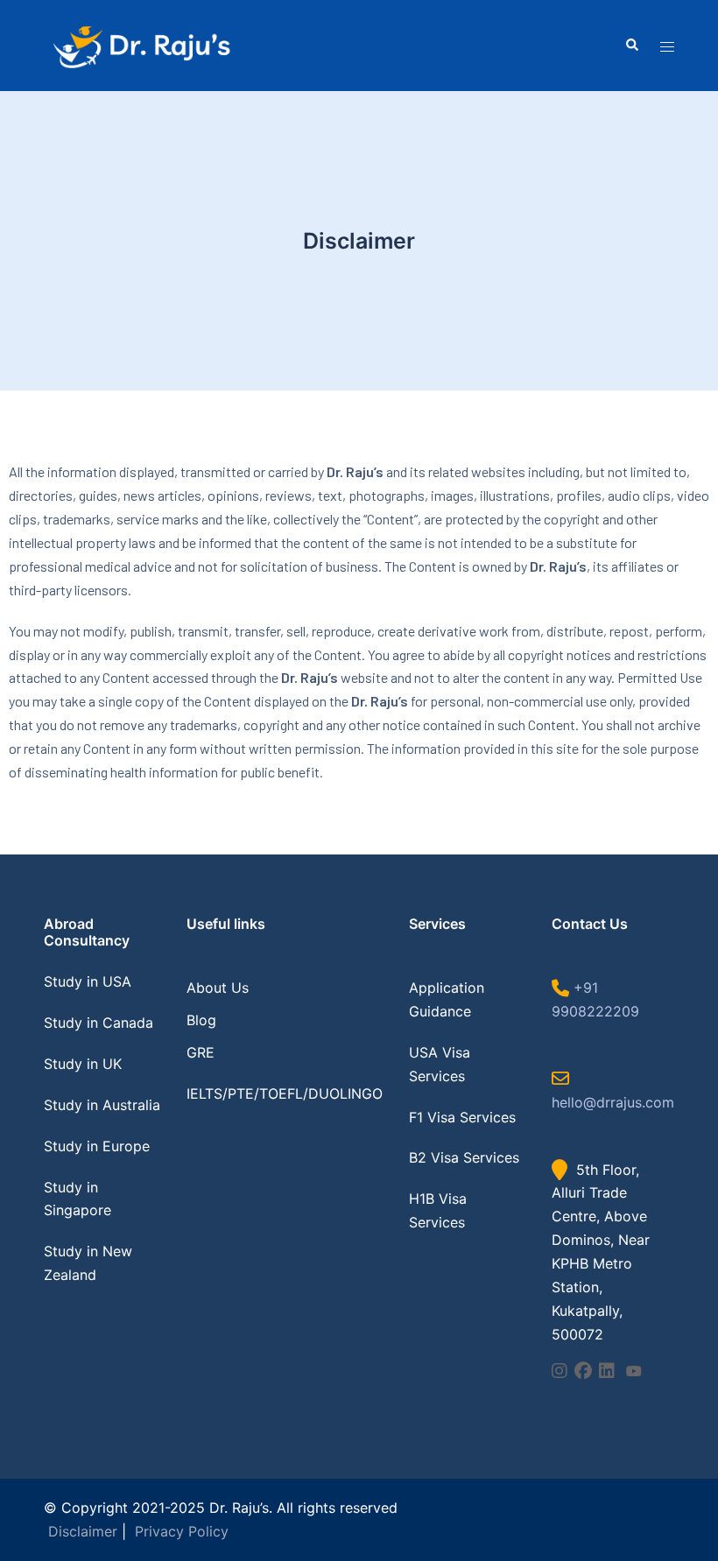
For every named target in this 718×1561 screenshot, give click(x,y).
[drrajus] (140, 44)
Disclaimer (82, 1531)
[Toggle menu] (667, 46)
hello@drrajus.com (613, 1102)
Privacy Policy (182, 1531)
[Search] (631, 46)
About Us (218, 987)
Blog (201, 1020)
